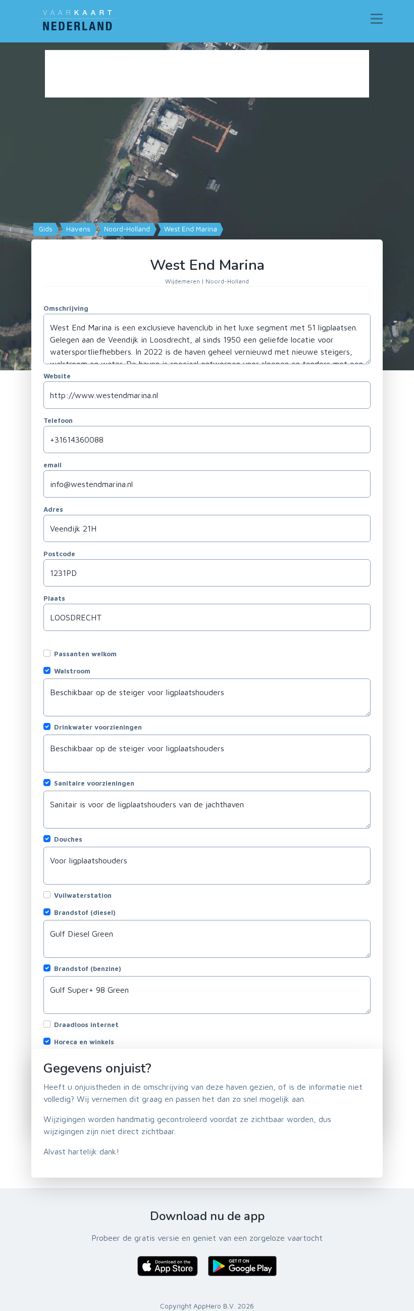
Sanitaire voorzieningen (94, 783)
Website (57, 376)
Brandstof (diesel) (85, 912)
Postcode (59, 554)
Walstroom (72, 671)
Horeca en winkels (84, 1042)
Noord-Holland (126, 229)
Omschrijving (65, 308)
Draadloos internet (86, 1025)
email (52, 465)
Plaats (54, 598)
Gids (45, 229)
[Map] (207, 206)
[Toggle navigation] (377, 19)
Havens (77, 229)
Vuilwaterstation (83, 895)
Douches (68, 839)
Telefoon (58, 420)
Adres (53, 509)
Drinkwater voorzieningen (98, 727)
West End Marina (189, 229)
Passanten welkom (85, 654)
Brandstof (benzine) (87, 968)
